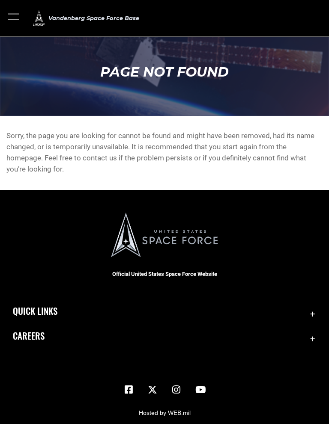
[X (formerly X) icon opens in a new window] (152, 389)
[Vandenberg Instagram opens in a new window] (176, 389)
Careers (29, 335)
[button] (14, 18)
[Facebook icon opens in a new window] (128, 389)
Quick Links (35, 310)
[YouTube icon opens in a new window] (200, 389)
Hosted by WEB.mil (165, 412)
